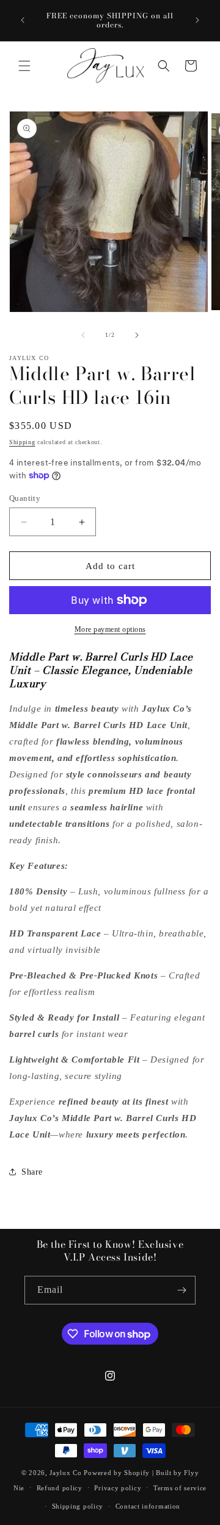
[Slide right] (136, 335)
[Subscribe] (181, 1290)
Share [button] (32, 1171)
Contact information (148, 1506)
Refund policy (59, 1487)
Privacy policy (117, 1487)
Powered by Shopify (117, 1472)
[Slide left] (83, 335)
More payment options (110, 629)
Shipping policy (78, 1506)
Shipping (22, 442)
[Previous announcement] (22, 20)
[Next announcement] (197, 20)
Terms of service (180, 1487)
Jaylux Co (65, 1472)
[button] (24, 65)
